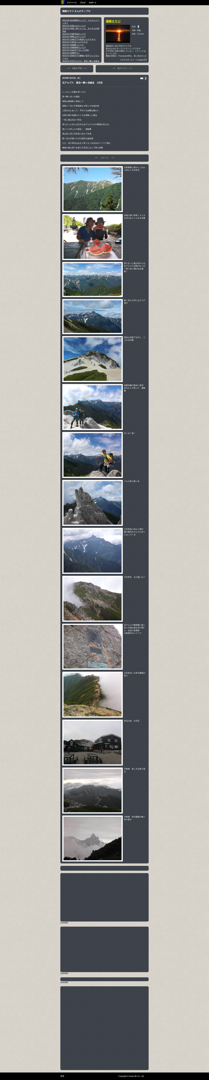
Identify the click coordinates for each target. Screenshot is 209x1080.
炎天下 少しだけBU (75, 50)
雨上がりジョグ (74, 26)
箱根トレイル (73, 45)
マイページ (72, 3)
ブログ (83, 3)
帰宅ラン (71, 53)
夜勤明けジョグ (74, 47)
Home (62, 2)
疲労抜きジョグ (74, 34)
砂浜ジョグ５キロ (75, 42)
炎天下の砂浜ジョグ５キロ (78, 39)
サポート (93, 3)
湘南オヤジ (113, 21)
